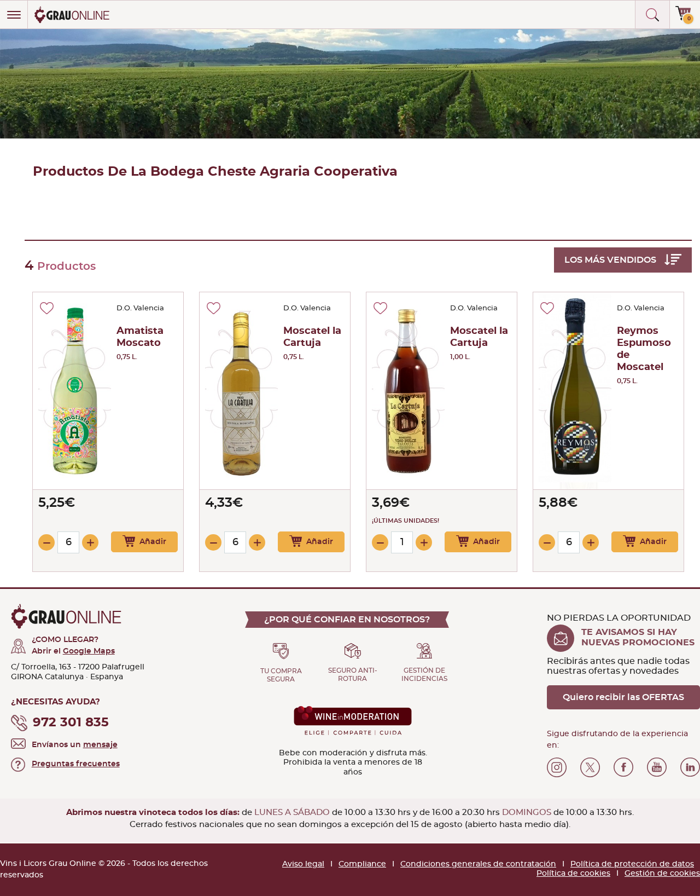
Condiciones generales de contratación (478, 864)
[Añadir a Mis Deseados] (47, 308)
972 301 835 (71, 722)
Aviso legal (303, 864)
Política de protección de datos (632, 864)
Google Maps (89, 651)
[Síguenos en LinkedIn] (690, 767)
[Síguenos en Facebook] (623, 767)
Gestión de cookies (662, 873)
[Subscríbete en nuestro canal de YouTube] (657, 767)
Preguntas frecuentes (76, 764)
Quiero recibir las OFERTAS (623, 697)
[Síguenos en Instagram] (557, 767)
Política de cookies (573, 873)
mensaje (100, 745)
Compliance (362, 864)
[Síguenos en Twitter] (590, 767)
